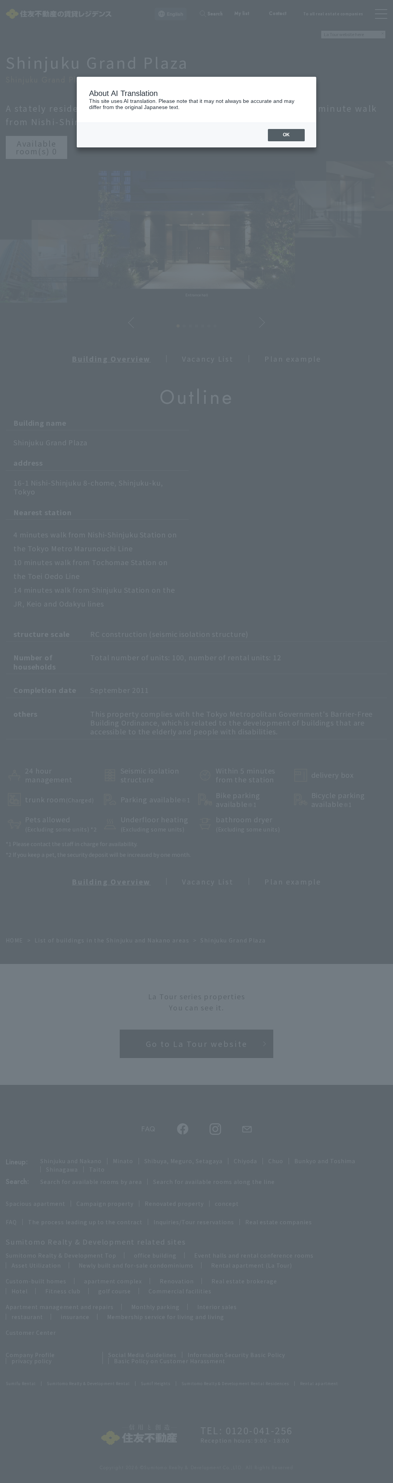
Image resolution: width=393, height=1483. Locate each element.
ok (286, 134)
